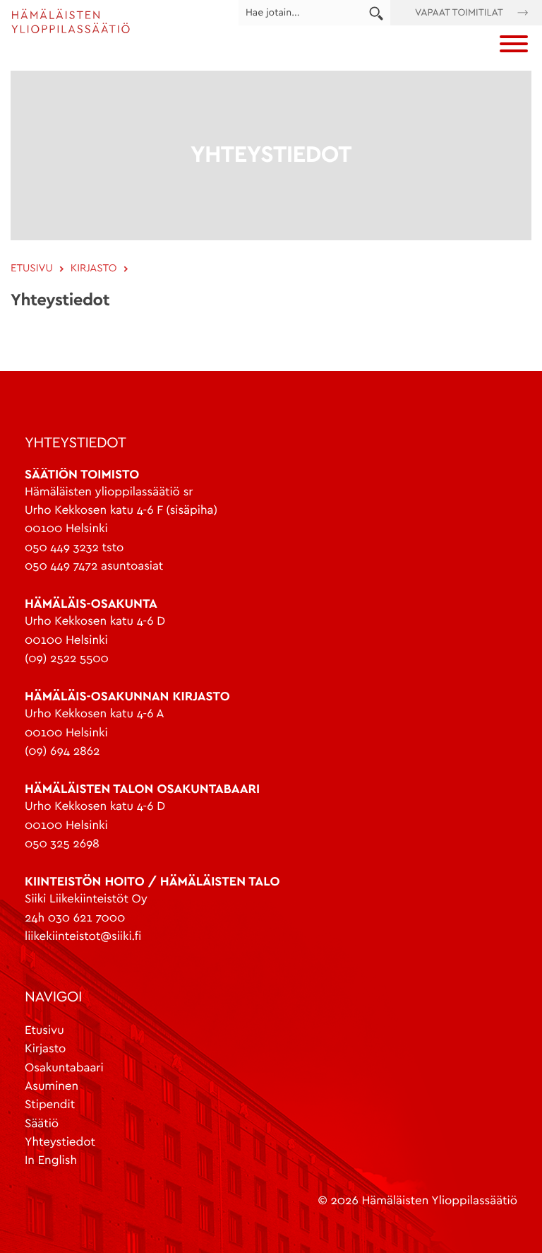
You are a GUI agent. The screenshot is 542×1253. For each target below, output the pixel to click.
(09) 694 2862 (62, 752)
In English (51, 1161)
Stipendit (50, 1105)
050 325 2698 (62, 844)
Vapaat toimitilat (459, 13)
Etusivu (44, 1031)
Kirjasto (45, 1049)
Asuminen (51, 1087)
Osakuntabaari (64, 1068)
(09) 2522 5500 (67, 659)
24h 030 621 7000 (75, 918)
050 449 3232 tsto (74, 548)
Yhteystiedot (60, 1142)
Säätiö (42, 1124)
